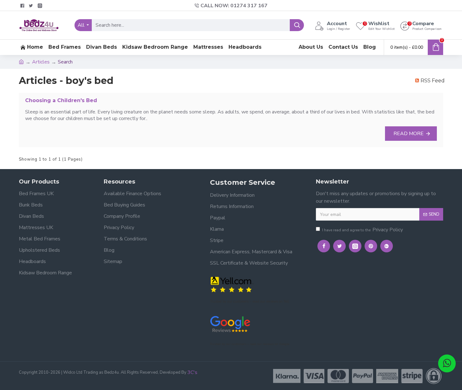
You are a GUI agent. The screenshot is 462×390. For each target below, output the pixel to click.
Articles (41, 61)
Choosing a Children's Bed (61, 100)
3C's (192, 372)
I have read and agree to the (362, 229)
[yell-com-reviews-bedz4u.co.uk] (232, 284)
